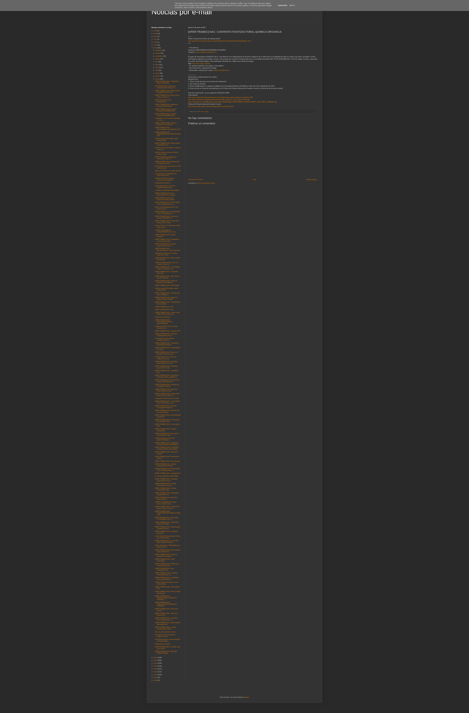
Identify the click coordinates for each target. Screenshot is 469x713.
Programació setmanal (162, 183)
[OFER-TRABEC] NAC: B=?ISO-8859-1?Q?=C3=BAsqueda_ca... (167, 203)
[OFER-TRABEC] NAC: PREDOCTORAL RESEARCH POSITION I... (166, 597)
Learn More (282, 5)
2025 (155, 33)
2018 (155, 45)
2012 (155, 669)
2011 (155, 672)
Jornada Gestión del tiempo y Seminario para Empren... (165, 179)
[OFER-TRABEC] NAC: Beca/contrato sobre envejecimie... (167, 551)
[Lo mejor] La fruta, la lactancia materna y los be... (165, 635)
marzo (157, 73)
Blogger (246, 697)
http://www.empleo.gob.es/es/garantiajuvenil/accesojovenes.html (211, 106)
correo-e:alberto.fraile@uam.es (206, 52)
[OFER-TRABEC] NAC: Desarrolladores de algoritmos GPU (168, 128)
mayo (157, 67)
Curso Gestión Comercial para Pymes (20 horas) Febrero (167, 537)
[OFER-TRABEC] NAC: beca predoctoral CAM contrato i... (165, 198)
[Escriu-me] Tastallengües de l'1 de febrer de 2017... (166, 208)
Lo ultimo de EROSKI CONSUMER (166, 476)
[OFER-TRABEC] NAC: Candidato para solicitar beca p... (166, 480)
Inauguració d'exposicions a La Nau (167, 398)
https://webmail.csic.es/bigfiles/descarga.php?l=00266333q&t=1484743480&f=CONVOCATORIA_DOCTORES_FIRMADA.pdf (232, 102)
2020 (155, 42)
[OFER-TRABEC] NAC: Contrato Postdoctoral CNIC (165, 489)
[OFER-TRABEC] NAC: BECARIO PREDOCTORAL (166, 652)
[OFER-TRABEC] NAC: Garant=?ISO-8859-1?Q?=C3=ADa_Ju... (167, 313)
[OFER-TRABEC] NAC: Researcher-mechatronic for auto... (167, 434)
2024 (155, 36)
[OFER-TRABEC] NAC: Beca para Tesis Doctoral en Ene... (166, 390)
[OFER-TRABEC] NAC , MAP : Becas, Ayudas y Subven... (167, 277)
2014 (155, 663)
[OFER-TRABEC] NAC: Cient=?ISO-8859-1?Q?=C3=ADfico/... (167, 541)
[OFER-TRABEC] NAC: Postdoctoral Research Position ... (167, 523)
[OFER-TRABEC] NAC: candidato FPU (168, 331)
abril (157, 70)
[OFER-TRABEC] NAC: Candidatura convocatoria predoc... (167, 240)
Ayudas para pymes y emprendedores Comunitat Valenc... (167, 640)
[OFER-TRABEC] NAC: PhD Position (167, 285)
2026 (155, 31)
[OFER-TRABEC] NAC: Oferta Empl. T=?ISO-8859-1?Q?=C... (167, 518)
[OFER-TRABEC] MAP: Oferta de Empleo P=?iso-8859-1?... (166, 124)
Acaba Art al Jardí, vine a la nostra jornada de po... (166, 327)
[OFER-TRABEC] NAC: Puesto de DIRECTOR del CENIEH (166, 298)
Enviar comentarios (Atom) (206, 183)
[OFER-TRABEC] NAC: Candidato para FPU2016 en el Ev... (166, 362)
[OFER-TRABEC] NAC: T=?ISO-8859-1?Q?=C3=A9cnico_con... (167, 268)
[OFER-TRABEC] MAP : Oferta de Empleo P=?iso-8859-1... (166, 281)
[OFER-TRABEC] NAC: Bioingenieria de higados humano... (167, 162)
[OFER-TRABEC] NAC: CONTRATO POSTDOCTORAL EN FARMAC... (167, 443)
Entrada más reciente (196, 179)
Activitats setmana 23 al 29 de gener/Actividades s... (165, 439)
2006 (155, 680)
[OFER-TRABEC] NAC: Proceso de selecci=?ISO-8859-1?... (166, 217)
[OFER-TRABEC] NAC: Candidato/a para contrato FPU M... (167, 578)
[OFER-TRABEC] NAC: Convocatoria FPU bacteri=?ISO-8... (167, 420)
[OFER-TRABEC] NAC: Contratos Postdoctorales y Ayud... (166, 334)
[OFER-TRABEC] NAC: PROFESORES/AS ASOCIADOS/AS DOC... (168, 134)
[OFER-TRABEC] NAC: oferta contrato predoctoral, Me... (167, 623)
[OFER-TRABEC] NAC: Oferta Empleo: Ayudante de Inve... (168, 528)
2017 (155, 48)
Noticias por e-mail (181, 12)
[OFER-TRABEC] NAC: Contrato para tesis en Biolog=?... (167, 294)
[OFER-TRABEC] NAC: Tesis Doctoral (167, 461)
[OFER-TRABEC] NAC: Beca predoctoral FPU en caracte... (165, 194)
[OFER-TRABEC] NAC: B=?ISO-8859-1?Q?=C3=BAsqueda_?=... (167, 212)
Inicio (254, 179)
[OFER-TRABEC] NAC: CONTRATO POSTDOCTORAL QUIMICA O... (167, 376)
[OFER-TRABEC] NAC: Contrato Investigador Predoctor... (165, 406)
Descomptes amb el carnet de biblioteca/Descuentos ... (165, 186)
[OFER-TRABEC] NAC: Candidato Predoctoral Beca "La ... (166, 574)
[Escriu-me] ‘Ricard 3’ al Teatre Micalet (168, 171)
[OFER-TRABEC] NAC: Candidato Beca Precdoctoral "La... (166, 619)
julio (157, 62)
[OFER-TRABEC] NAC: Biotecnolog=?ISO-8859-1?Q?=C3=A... (167, 91)
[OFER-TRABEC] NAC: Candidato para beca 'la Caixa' (166, 367)
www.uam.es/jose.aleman (201, 63)
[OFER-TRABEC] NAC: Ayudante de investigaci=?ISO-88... (167, 385)
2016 (155, 657)
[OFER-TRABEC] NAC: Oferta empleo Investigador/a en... (167, 144)
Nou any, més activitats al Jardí (165, 632)
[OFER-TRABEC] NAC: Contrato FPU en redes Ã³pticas (167, 411)
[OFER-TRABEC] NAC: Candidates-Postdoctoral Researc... (167, 344)
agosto (157, 59)
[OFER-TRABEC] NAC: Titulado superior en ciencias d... (165, 244)
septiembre (159, 56)
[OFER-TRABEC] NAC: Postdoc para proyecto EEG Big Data (167, 381)
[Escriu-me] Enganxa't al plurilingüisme (163, 100)
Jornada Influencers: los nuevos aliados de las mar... (165, 357)
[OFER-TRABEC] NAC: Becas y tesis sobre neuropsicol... (167, 96)
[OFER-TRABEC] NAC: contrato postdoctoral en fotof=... (165, 628)
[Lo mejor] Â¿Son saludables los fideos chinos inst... (166, 174)
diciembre (158, 50)
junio (157, 65)
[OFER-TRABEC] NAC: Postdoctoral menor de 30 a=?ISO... (167, 221)
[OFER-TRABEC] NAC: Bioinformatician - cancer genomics (167, 249)
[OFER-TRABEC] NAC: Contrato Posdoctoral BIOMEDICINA (165, 110)
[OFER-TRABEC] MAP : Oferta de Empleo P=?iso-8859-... (166, 555)
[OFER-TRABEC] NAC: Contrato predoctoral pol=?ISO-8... (165, 465)
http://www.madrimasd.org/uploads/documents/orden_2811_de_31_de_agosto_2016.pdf (219, 99)
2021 (155, 39)
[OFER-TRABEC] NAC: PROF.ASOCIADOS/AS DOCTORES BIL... (163, 321)
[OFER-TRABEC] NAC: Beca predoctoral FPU (164, 569)
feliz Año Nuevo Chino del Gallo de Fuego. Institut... (166, 153)
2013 (155, 666)
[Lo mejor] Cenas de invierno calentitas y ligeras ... (164, 339)
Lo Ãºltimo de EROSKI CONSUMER (167, 190)
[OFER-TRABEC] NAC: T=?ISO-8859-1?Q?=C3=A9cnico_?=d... (167, 402)
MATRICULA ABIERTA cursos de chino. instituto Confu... (165, 503)
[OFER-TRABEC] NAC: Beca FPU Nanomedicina (166, 498)
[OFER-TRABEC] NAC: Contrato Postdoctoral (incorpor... (165, 484)
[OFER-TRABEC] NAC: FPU (164, 307)
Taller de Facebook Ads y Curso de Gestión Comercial (166, 263)
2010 (155, 675)
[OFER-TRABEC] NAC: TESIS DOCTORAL (165, 560)
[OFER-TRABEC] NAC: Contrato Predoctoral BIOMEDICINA (165, 114)
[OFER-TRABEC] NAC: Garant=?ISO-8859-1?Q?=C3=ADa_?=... (167, 394)
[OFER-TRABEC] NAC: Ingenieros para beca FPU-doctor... (166, 105)
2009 (155, 677)
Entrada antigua (311, 179)
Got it (292, 5)
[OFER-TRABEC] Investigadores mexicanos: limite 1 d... (165, 158)
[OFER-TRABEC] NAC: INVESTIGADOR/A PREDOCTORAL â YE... (168, 513)
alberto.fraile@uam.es (222, 70)
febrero (157, 76)
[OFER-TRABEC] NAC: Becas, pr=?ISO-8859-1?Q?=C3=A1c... (167, 353)
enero (157, 79)
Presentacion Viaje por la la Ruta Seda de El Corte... (166, 254)
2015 (155, 660)
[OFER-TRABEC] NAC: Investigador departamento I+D (167, 493)
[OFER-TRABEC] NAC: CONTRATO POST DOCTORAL (167, 82)
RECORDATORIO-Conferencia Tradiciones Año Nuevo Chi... (165, 87)
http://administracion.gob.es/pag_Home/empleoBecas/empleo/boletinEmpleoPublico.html (219, 41)
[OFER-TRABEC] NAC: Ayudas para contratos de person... (167, 564)
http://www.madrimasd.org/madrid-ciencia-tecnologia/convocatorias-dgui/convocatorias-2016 (220, 97)
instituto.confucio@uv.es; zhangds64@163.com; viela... (166, 231)
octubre (158, 53)
